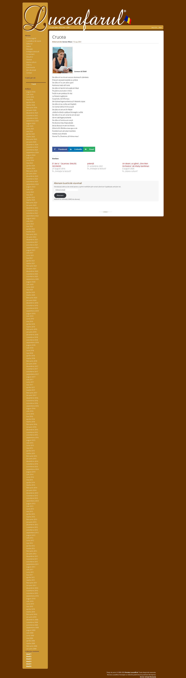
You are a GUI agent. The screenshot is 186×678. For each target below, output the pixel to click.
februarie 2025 (31, 139)
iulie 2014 (29, 474)
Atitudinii (29, 57)
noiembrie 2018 (32, 337)
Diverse (29, 59)
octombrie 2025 (32, 118)
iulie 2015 (29, 443)
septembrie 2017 (32, 374)
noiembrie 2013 (32, 495)
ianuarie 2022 (31, 237)
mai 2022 (29, 226)
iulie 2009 (29, 633)
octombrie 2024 (32, 150)
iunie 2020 (30, 287)
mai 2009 (29, 638)
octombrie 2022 (32, 213)
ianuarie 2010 (31, 617)
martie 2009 (30, 643)
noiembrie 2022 (32, 210)
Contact (29, 73)
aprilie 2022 (30, 229)
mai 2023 (29, 195)
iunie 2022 (30, 224)
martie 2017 (30, 390)
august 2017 (30, 377)
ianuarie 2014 (31, 490)
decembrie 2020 (32, 271)
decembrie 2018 (32, 334)
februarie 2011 (31, 583)
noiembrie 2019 (32, 305)
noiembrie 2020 (32, 274)
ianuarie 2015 (31, 458)
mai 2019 (29, 321)
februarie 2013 (31, 519)
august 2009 (30, 630)
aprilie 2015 (30, 451)
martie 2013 (30, 517)
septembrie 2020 (32, 279)
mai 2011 (29, 575)
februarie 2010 (31, 614)
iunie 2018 (30, 350)
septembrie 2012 (32, 532)
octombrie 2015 (32, 435)
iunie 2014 (30, 477)
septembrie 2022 (32, 216)
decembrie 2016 (32, 398)
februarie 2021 (31, 266)
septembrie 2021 (32, 247)
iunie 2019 (30, 319)
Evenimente (30, 67)
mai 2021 (29, 258)
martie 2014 (30, 485)
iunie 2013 (30, 509)
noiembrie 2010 (32, 590)
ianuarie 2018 (31, 363)
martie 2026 (30, 105)
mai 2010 (29, 606)
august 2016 (30, 408)
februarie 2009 (31, 646)
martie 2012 (30, 548)
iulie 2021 (29, 253)
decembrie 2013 (32, 493)
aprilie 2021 (30, 261)
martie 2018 (30, 358)
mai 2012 (29, 543)
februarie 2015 (31, 456)
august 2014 (30, 472)
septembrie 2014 (32, 469)
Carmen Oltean (67, 42)
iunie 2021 (30, 255)
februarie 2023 (31, 202)
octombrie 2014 (32, 466)
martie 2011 (30, 580)
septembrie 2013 (32, 501)
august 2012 (30, 535)
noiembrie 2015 (32, 432)
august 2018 (30, 345)
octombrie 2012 (32, 530)
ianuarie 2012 (31, 553)
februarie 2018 (31, 361)
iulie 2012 (29, 538)
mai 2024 (29, 163)
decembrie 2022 (32, 208)
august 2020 (30, 282)
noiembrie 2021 (32, 242)
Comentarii (30, 54)
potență (90, 163)
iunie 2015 (30, 445)
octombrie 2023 (32, 181)
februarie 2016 (31, 424)
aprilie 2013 (30, 514)
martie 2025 (30, 136)
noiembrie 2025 (32, 115)
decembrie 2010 (32, 588)
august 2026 (30, 92)
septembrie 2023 (32, 184)
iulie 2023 (29, 189)
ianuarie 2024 (31, 173)
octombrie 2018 (32, 340)
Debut (28, 46)
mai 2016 (29, 416)
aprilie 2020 (30, 292)
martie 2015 (30, 453)
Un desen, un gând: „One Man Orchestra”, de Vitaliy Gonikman (135, 164)
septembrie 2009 (32, 627)
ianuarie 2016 (31, 427)
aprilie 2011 (30, 577)
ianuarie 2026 (31, 110)
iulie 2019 (29, 316)
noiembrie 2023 (32, 179)
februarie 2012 (31, 551)
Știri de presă (31, 70)
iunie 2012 (30, 540)
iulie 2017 (29, 379)
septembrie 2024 (32, 152)
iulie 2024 (29, 158)
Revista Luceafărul (131, 672)
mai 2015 (29, 448)
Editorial (29, 44)
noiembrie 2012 (32, 527)
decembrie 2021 (32, 239)
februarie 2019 (31, 329)
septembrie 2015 (32, 437)
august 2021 (30, 250)
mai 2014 (29, 480)
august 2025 (30, 123)
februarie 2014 (31, 487)
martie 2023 (30, 200)
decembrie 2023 (32, 176)
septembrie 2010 (32, 596)
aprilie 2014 (30, 482)
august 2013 (30, 503)
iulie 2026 (29, 94)
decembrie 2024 (32, 144)
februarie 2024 (31, 171)
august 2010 (30, 598)
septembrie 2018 (32, 342)
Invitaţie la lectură (32, 51)
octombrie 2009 (32, 625)
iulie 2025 (29, 126)
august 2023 (30, 187)
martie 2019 (30, 327)
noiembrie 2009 (32, 622)
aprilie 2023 (30, 197)
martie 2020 (30, 295)
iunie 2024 (30, 160)
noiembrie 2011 (32, 559)
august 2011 (30, 567)
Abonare (60, 195)
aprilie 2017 (30, 387)
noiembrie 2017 (32, 369)
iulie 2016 (29, 411)
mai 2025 (29, 131)
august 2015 (30, 440)
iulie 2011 (29, 569)
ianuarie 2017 (31, 395)
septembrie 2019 (32, 311)
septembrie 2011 (32, 564)
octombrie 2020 (32, 276)
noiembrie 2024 (32, 147)
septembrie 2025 (32, 121)
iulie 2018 (29, 348)
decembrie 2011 (32, 556)
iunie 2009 (30, 635)
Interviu (29, 65)
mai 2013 (29, 511)
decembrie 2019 (32, 303)
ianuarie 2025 (31, 142)
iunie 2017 (30, 382)
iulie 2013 (29, 506)
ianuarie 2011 (31, 585)
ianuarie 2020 (31, 300)
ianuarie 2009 (31, 649)
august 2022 (30, 218)
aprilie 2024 (30, 165)
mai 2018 (29, 353)
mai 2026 (29, 99)
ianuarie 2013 (31, 522)
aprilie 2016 (30, 419)
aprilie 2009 (30, 641)
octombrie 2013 (32, 498)
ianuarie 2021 (31, 268)
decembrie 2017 (32, 366)
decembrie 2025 (32, 113)
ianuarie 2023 (31, 205)
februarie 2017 (31, 393)
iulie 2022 (29, 221)
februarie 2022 (31, 234)
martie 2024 (30, 168)
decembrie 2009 (32, 619)
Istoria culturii (31, 62)
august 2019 (30, 313)
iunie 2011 (30, 572)
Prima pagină (31, 38)
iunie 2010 (30, 604)
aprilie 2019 (30, 324)
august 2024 (30, 155)
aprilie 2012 (30, 546)
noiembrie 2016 (32, 400)
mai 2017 (29, 385)
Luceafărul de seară (33, 41)
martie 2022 (30, 231)
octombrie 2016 (32, 403)
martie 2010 (30, 612)
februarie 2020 (31, 297)
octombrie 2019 (32, 308)
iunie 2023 (30, 192)
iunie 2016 (30, 414)
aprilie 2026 (30, 102)
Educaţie (29, 49)
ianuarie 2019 (31, 332)
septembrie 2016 (32, 406)
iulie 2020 (29, 284)
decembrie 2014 (32, 461)
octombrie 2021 (32, 245)
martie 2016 (30, 421)
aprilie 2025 (30, 134)
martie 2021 (30, 263)
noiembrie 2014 (32, 464)
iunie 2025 (30, 129)
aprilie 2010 (30, 609)
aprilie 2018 (30, 355)
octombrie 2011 (32, 561)
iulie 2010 (29, 601)
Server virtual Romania (148, 677)
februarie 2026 (31, 107)
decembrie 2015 (32, 429)
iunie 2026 (30, 97)
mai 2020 (29, 289)
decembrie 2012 (32, 524)
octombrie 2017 (32, 371)
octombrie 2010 (32, 593)
